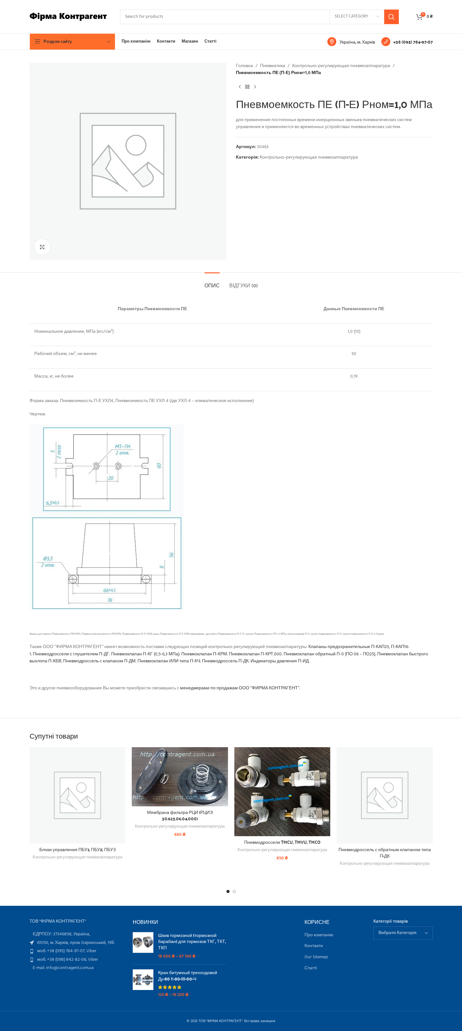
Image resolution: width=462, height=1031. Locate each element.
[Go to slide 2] (234, 891)
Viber (91, 951)
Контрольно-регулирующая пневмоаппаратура (341, 66)
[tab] (212, 282)
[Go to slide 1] (228, 891)
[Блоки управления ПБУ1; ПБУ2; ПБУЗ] (78, 795)
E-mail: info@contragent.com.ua (63, 968)
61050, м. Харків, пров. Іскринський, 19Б (75, 942)
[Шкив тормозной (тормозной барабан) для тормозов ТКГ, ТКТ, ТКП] (143, 945)
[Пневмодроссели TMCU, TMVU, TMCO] (282, 791)
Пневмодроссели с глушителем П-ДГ (71, 654)
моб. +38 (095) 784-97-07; (61, 951)
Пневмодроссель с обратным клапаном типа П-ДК (384, 852)
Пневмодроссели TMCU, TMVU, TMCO (282, 842)
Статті (311, 968)
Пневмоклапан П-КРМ (204, 654)
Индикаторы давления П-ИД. (280, 661)
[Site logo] (68, 16)
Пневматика (272, 66)
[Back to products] (247, 87)
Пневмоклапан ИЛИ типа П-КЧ (168, 661)
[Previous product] (240, 87)
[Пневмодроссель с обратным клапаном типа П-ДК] (385, 795)
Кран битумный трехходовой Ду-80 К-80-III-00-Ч (187, 975)
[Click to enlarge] (42, 247)
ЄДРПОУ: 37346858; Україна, (61, 934)
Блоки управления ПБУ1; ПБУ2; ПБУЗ (77, 849)
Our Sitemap (316, 957)
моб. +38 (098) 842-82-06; (62, 959)
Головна (244, 66)
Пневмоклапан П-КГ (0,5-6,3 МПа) (145, 654)
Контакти (314, 946)
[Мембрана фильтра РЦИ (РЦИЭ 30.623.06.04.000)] (180, 776)
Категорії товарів (390, 921)
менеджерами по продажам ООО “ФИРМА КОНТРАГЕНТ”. (240, 688)
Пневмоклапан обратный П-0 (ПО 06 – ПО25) (329, 654)
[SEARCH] (391, 17)
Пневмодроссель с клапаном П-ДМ (99, 661)
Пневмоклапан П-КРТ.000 (255, 654)
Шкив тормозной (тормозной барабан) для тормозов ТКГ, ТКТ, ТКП (192, 941)
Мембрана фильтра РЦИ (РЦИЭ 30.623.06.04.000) (180, 815)
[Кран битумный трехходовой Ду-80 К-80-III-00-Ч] (143, 983)
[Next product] (255, 87)
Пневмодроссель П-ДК (225, 661)
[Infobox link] (351, 41)
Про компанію (319, 935)
